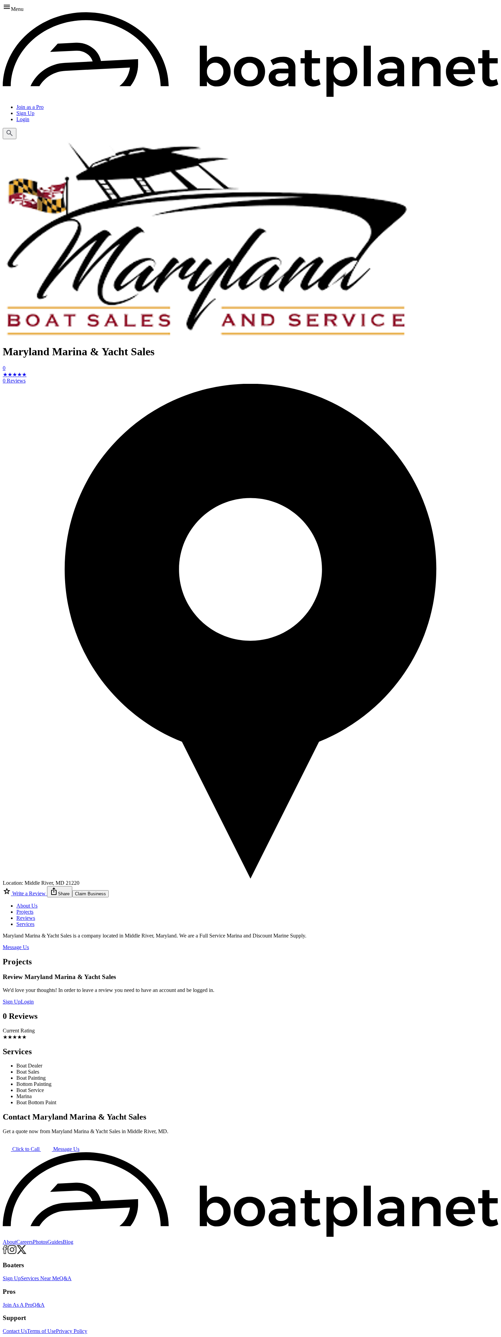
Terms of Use (41, 1331)
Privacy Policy (71, 1331)
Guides (55, 1242)
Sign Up (25, 113)
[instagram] (12, 1252)
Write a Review (29, 893)
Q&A (65, 1278)
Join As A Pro (17, 1305)
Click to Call (26, 1149)
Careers (24, 1242)
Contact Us (15, 1331)
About (9, 1242)
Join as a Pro (30, 107)
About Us (26, 906)
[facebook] (5, 1252)
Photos (40, 1242)
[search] (9, 133)
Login (22, 119)
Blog (68, 1242)
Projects (24, 912)
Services (25, 924)
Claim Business (90, 893)
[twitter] (22, 1252)
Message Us (16, 947)
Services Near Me (40, 1278)
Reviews (25, 918)
